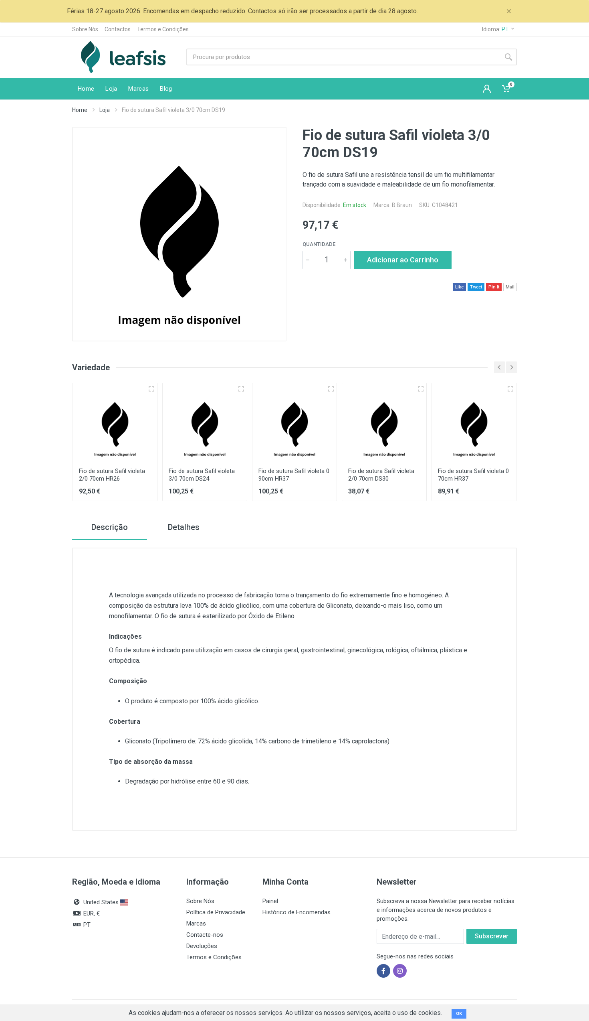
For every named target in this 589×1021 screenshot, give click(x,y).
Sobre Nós (85, 29)
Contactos (118, 29)
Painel (270, 901)
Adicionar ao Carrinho (402, 260)
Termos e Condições (163, 29)
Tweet (476, 287)
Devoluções (201, 946)
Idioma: (495, 29)
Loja (104, 110)
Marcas (196, 923)
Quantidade (319, 244)
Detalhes (184, 527)
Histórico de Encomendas (296, 912)
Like (459, 287)
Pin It (493, 287)
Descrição (109, 527)
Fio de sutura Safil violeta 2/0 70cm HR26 (112, 474)
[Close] (509, 11)
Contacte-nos (204, 934)
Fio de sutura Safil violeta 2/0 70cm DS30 (381, 474)
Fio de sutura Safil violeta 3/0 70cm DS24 (202, 474)
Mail (510, 287)
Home (79, 110)
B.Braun (402, 205)
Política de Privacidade (215, 912)
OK (459, 1013)
